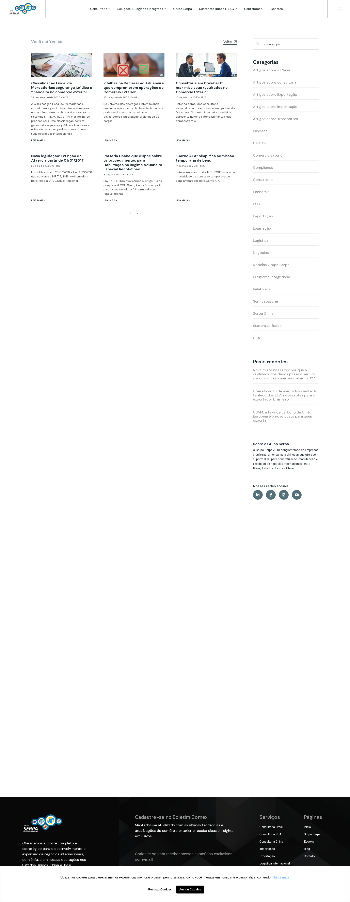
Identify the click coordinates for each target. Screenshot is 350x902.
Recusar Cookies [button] (160, 889)
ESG (256, 204)
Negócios (261, 252)
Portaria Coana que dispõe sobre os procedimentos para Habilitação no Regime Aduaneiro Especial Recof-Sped (133, 163)
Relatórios (261, 289)
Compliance (263, 167)
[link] (22, 9)
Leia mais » (38, 140)
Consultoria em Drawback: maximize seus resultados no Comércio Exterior (202, 87)
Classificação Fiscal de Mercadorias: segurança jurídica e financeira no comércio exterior (61, 87)
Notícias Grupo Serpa (271, 264)
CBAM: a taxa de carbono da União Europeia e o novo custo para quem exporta (283, 416)
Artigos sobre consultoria (274, 82)
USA (256, 337)
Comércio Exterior (268, 155)
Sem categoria (265, 301)
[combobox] (286, 44)
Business (260, 131)
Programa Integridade (271, 277)
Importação (263, 216)
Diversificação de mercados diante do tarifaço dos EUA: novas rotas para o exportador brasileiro (285, 395)
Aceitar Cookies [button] (190, 889)
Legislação (262, 228)
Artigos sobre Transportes (275, 118)
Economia (261, 191)
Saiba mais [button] (281, 877)
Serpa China (263, 313)
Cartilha (259, 143)
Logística (260, 240)
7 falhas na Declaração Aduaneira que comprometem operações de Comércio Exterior (134, 87)
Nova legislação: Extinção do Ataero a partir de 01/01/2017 (57, 158)
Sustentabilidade (267, 325)
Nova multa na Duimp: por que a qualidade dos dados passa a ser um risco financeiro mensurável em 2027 (284, 374)
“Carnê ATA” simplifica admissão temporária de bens (205, 158)
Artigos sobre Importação (275, 106)
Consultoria (263, 179)
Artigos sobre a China (271, 70)
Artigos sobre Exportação (275, 94)
